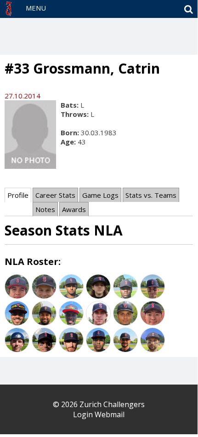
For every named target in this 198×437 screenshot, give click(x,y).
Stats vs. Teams (150, 195)
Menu (36, 7)
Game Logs (100, 195)
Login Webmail (98, 414)
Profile (17, 195)
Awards (74, 209)
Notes (45, 209)
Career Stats (55, 195)
